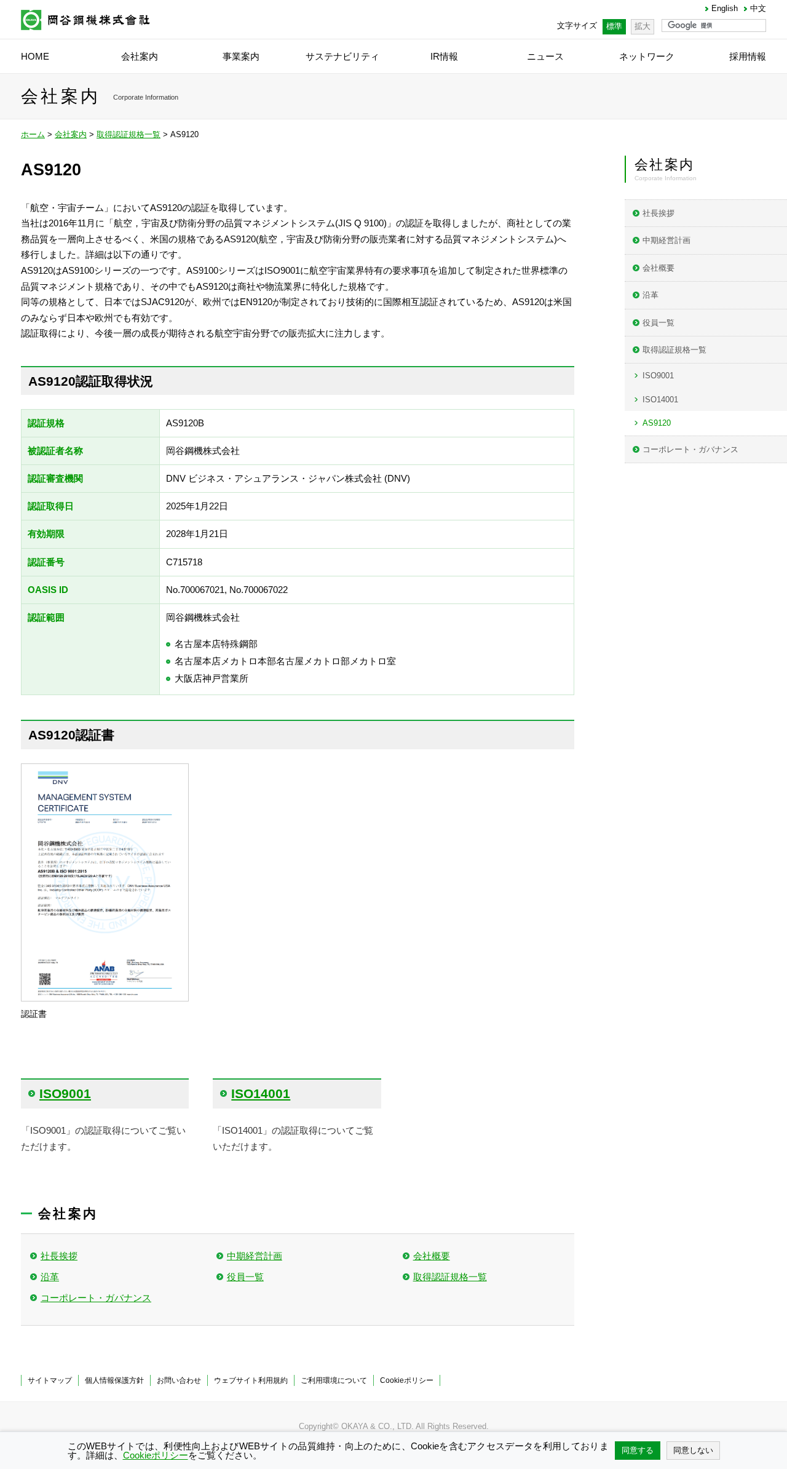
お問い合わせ (179, 1380)
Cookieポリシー (406, 1380)
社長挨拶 (59, 1256)
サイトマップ (50, 1380)
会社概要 (431, 1256)
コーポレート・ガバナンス (96, 1297)
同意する (638, 1450)
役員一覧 (245, 1277)
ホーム (33, 134)
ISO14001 (660, 399)
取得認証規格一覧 (128, 134)
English (724, 9)
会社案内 (71, 134)
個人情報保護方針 (114, 1380)
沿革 (50, 1277)
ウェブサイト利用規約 (251, 1380)
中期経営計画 (254, 1256)
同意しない (693, 1450)
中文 (758, 9)
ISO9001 (658, 375)
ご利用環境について (334, 1380)
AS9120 (657, 423)
